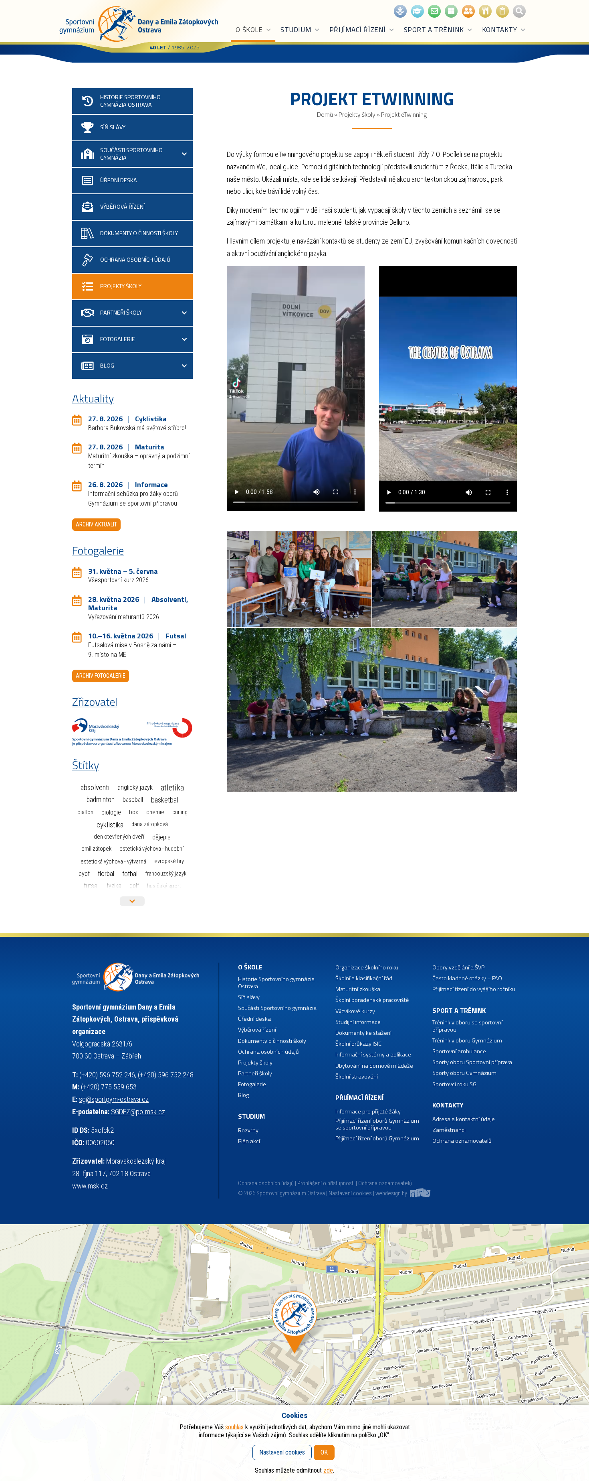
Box (133, 812)
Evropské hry (169, 861)
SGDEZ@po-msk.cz (138, 1111)
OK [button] (324, 1452)
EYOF (84, 874)
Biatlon (85, 812)
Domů (325, 114)
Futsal (91, 886)
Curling (180, 812)
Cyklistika (110, 824)
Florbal (106, 874)
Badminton (101, 800)
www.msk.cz (90, 1186)
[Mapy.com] (294, 1352)
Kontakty (499, 29)
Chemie (155, 812)
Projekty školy (357, 114)
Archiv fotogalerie (100, 675)
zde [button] (328, 1470)
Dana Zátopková (149, 824)
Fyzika (114, 886)
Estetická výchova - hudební (151, 848)
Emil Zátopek (96, 848)
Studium (295, 29)
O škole (249, 29)
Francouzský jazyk (165, 873)
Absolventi (95, 787)
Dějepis (161, 837)
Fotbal (129, 874)
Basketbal (164, 800)
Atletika (172, 787)
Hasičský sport (164, 886)
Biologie (111, 812)
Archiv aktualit (96, 524)
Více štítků (132, 901)
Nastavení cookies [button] (350, 1193)
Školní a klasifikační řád (363, 978)
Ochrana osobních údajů (266, 1183)
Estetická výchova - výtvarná (113, 861)
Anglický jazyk (135, 787)
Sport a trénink (434, 29)
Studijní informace (358, 1022)
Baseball (133, 799)
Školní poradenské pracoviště (372, 1000)
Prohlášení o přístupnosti (326, 1183)
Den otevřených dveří (119, 836)
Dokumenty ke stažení (363, 1033)
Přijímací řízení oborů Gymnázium (377, 1138)
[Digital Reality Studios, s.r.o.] (419, 1193)
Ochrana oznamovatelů (462, 1141)
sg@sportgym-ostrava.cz (114, 1099)
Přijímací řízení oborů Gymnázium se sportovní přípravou (377, 1124)
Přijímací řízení (357, 29)
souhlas (234, 1427)
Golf (134, 886)
